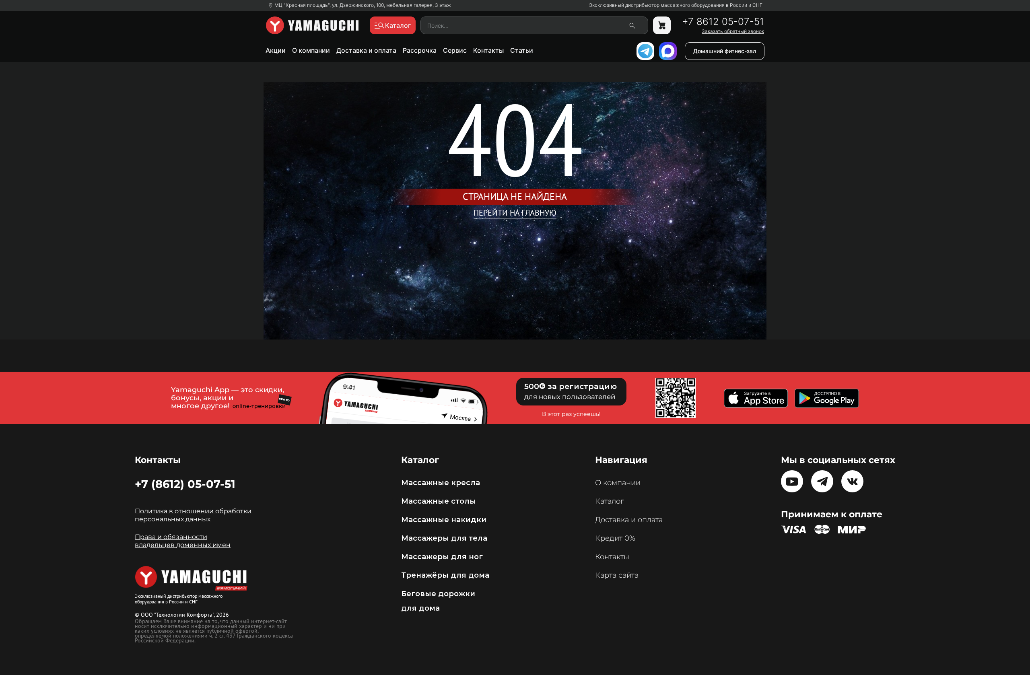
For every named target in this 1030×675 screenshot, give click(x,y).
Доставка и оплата (366, 50)
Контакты (488, 50)
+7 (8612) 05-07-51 (185, 484)
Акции (276, 50)
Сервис (455, 50)
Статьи (521, 50)
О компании (311, 50)
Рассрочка (420, 50)
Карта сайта (617, 575)
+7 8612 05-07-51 (723, 21)
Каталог (609, 501)
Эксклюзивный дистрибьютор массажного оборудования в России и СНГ (675, 5)
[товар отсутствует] (662, 25)
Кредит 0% (615, 538)
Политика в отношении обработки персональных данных (193, 515)
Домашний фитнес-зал (724, 50)
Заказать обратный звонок (733, 31)
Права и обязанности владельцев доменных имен (183, 541)
